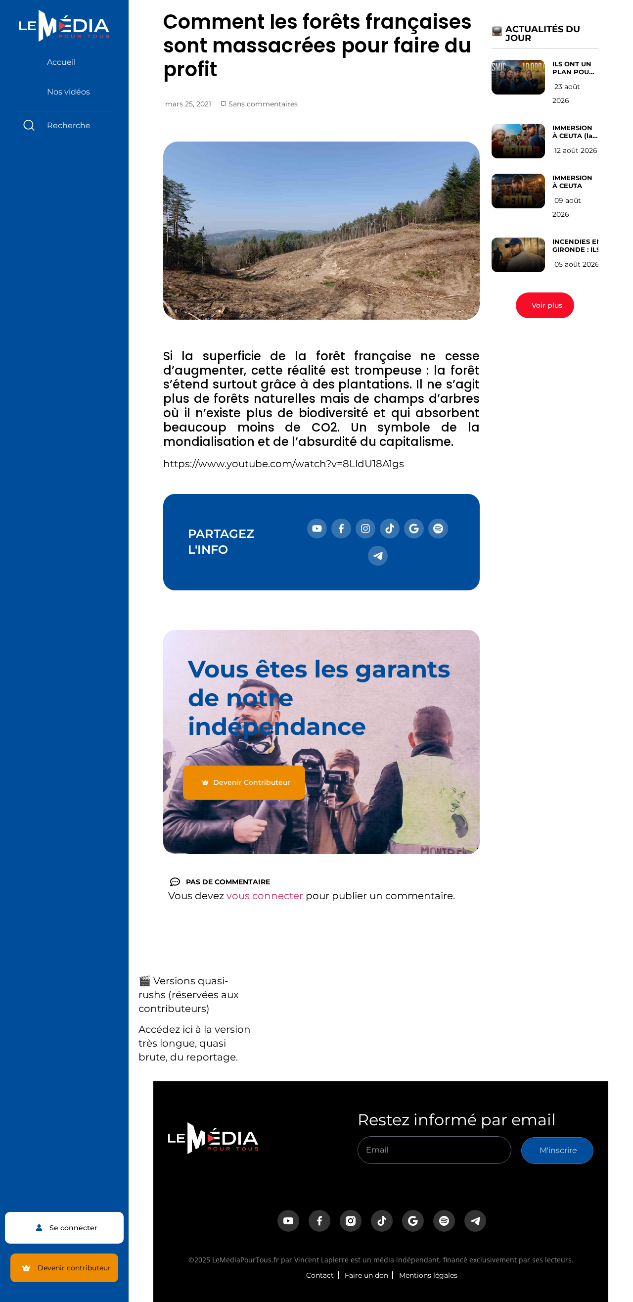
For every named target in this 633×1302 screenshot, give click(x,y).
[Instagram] (365, 528)
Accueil (61, 62)
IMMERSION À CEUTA (572, 182)
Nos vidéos (68, 91)
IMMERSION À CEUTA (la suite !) (572, 132)
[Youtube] (317, 528)
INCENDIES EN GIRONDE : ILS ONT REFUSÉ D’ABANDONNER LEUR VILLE (581, 245)
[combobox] (64, 125)
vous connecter (264, 896)
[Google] (414, 528)
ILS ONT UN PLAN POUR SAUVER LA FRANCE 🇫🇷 (573, 68)
